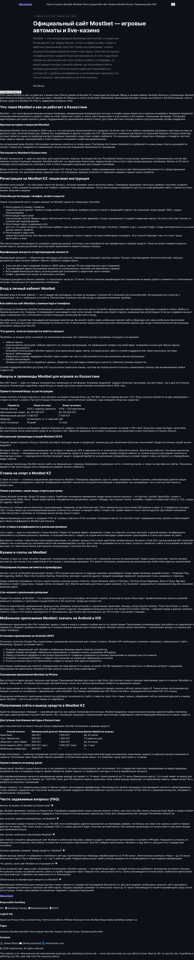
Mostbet (47, 161)
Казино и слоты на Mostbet (83, 97)
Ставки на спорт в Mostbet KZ (49, 97)
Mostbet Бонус (125, 4)
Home (49, 4)
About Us (5, 919)
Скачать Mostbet (63, 4)
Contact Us (131, 919)
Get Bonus (38, 85)
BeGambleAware (38, 908)
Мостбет (5, 322)
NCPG (54, 908)
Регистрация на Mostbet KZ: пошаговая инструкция (89, 95)
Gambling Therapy (16, 908)
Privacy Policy (18, 919)
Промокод (185, 464)
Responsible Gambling (112, 919)
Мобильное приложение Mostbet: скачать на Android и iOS (133, 97)
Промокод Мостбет (145, 4)
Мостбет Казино (107, 4)
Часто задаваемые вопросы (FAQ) (53, 100)
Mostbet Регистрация (85, 4)
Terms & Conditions (52, 919)
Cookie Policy (34, 919)
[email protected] (32, 943)
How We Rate (92, 919)
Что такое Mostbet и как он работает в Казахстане (29, 95)
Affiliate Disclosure (74, 919)
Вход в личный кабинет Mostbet (139, 95)
